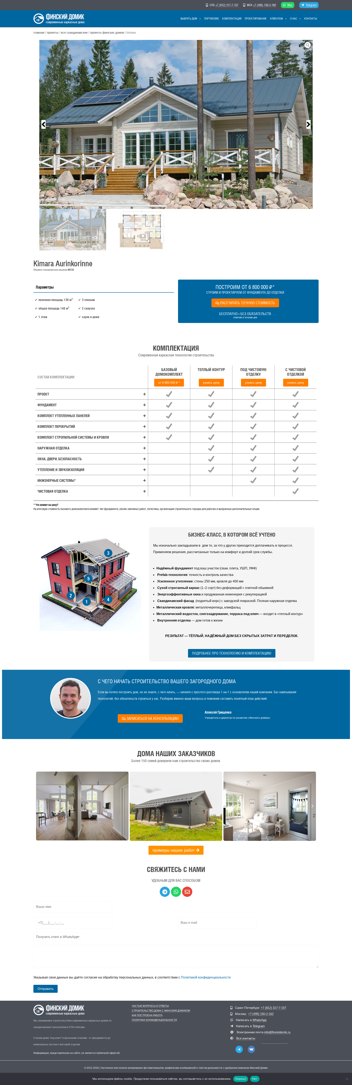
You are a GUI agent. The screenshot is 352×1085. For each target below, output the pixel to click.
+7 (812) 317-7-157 (227, 5)
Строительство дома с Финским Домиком (161, 1010)
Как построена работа (147, 1015)
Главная (38, 32)
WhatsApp (259, 1020)
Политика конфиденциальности (154, 1020)
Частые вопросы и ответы (150, 1006)
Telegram (311, 5)
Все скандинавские (74, 32)
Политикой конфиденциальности (206, 977)
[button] (199, 18)
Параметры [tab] (45, 287)
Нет (254, 1078)
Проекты (52, 32)
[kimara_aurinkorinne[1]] (176, 124)
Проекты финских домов (107, 32)
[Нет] (347, 1079)
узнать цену (211, 382)
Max (289, 5)
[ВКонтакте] (251, 1049)
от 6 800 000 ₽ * (169, 382)
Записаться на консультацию (152, 718)
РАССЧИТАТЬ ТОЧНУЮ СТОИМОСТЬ (247, 303)
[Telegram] (239, 1049)
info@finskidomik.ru (277, 1032)
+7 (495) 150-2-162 (264, 5)
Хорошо (240, 1078)
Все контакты (245, 1038)
